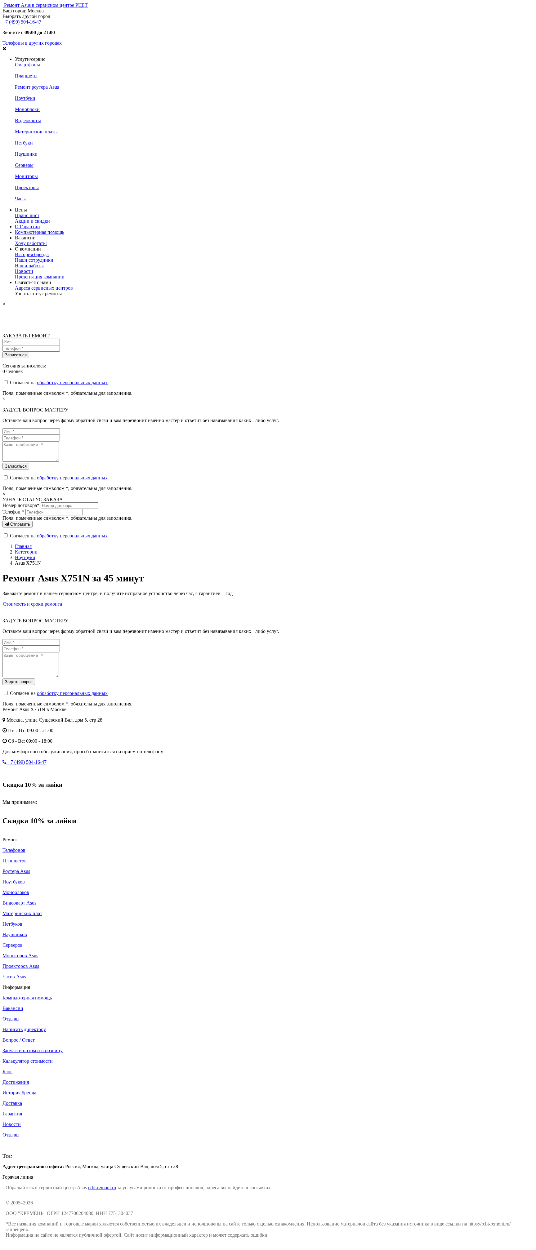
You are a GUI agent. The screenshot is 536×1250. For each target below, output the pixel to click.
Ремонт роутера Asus (37, 87)
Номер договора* (20, 505)
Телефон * (13, 511)
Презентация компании (40, 276)
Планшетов (14, 860)
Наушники (26, 154)
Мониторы (26, 176)
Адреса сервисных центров (44, 288)
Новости (24, 271)
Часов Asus (14, 976)
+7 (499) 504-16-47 (21, 21)
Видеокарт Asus (19, 902)
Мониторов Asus (20, 955)
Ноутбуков (13, 881)
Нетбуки (24, 142)
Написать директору (24, 1029)
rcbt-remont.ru (102, 1187)
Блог (7, 1071)
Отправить (19, 524)
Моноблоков (15, 892)
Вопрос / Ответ (18, 1040)
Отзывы (11, 1018)
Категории (26, 551)
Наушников (14, 934)
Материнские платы (36, 131)
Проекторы (27, 187)
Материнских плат (22, 913)
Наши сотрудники (34, 260)
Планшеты (26, 75)
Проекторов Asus (20, 966)
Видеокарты (28, 120)
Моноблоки (27, 109)
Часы (20, 198)
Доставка (12, 1103)
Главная (23, 546)
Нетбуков (12, 924)
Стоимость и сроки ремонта (32, 604)
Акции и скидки (32, 221)
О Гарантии (27, 226)
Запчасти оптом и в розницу (32, 1050)
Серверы (24, 165)
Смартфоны (27, 64)
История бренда (32, 254)
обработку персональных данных (72, 382)
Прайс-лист (27, 215)
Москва (10, 1145)
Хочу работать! (31, 243)
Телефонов (13, 850)
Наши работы (29, 265)
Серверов (12, 945)
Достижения (15, 1082)
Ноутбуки (25, 98)
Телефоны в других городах (32, 43)
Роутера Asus (16, 871)
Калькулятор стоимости (27, 1061)
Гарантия (12, 1113)
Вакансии (12, 1008)
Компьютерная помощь (39, 232)
